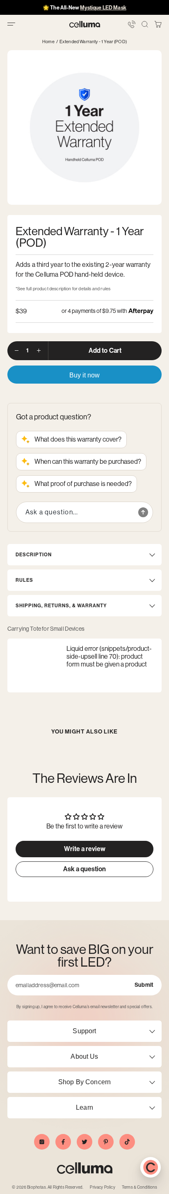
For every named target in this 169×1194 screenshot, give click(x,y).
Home (48, 41)
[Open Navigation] (11, 24)
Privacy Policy (102, 1187)
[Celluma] (84, 24)
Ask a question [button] (84, 869)
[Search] (145, 24)
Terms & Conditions (139, 1187)
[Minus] (16, 350)
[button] (158, 24)
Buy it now (84, 375)
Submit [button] (144, 984)
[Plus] (39, 350)
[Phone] (131, 24)
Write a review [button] (84, 849)
